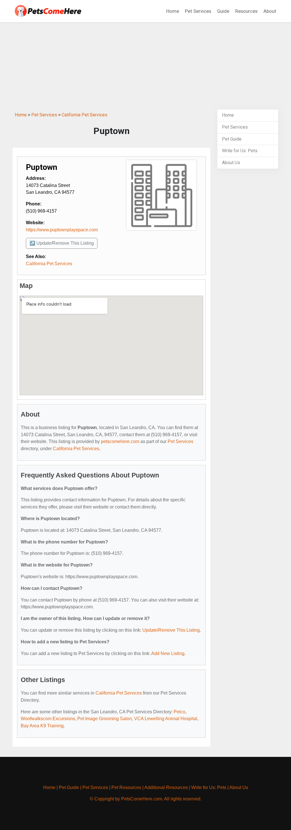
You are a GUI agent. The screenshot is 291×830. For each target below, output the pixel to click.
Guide (223, 11)
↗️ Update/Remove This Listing (62, 243)
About (269, 11)
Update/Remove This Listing (171, 630)
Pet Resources (126, 787)
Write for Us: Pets (239, 150)
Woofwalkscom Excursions (48, 718)
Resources (246, 11)
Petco (179, 711)
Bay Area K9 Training (42, 725)
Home (172, 11)
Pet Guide (232, 139)
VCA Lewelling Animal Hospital (165, 718)
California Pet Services (84, 115)
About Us (231, 162)
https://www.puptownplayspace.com (62, 229)
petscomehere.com (120, 441)
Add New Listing (167, 653)
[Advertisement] (145, 65)
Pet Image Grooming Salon (104, 718)
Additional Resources (166, 787)
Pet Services (198, 11)
